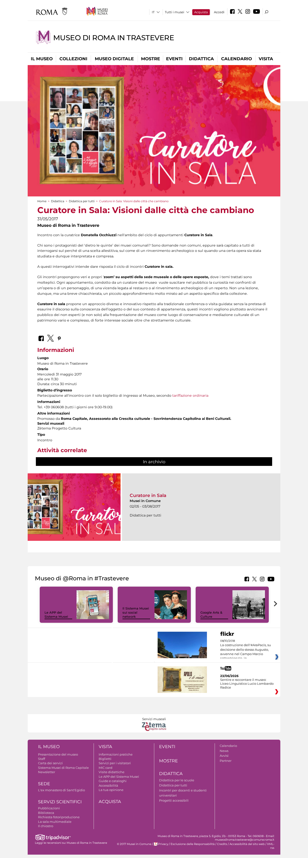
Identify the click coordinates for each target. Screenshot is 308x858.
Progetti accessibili (174, 800)
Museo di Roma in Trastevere (113, 37)
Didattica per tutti (82, 201)
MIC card (105, 768)
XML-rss (270, 845)
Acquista (201, 12)
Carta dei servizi (50, 763)
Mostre (150, 58)
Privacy (163, 844)
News (224, 751)
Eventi (174, 58)
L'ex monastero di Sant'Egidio (61, 790)
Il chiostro (45, 826)
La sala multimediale (54, 822)
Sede (44, 784)
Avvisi (224, 755)
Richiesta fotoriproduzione (59, 817)
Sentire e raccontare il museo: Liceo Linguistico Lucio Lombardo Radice (247, 683)
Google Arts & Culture (211, 614)
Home (41, 201)
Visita (266, 58)
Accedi (219, 12)
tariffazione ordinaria (190, 395)
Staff (41, 759)
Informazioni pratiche (116, 754)
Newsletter (46, 772)
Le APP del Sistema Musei (56, 614)
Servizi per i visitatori (115, 763)
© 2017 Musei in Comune (134, 844)
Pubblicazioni (49, 808)
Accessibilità (108, 785)
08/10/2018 (245, 649)
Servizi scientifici (60, 802)
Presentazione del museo (58, 754)
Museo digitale (114, 58)
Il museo (42, 58)
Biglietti (105, 759)
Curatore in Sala (148, 495)
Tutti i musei (174, 12)
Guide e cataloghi (113, 781)
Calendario (236, 58)
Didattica (201, 58)
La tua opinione (111, 790)
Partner (225, 761)
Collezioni (73, 58)
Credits (222, 844)
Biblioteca (46, 813)
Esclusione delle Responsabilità (193, 844)
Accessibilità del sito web (247, 844)
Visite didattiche (111, 772)
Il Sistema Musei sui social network (135, 612)
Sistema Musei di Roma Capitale (63, 768)
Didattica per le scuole (176, 780)
